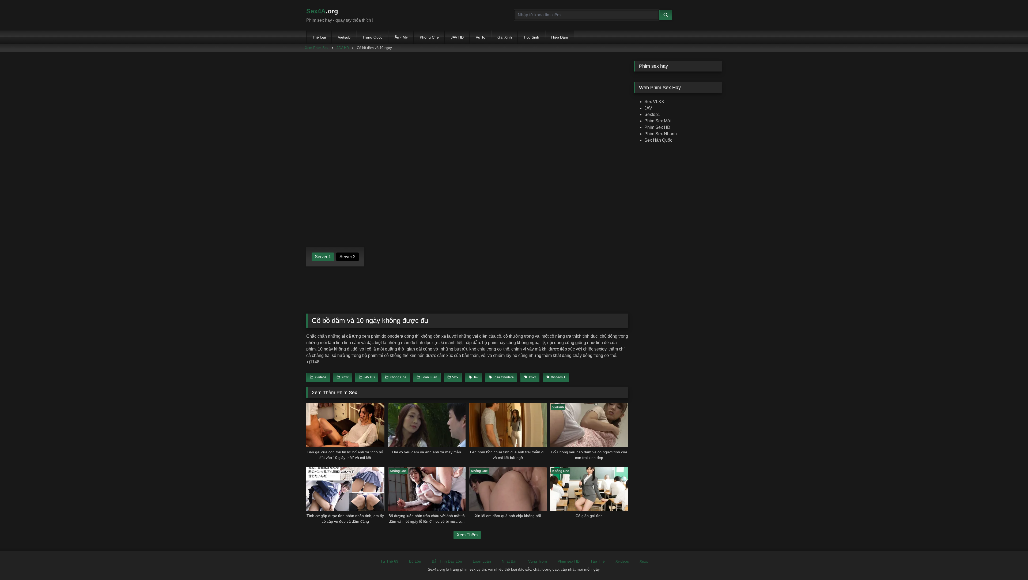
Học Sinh (531, 37)
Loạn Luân (482, 561)
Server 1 (323, 256)
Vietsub (344, 37)
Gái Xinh (504, 37)
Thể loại (319, 37)
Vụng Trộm (537, 561)
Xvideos (622, 561)
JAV (648, 108)
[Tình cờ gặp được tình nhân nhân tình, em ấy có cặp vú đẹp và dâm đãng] (345, 489)
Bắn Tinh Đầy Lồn (447, 561)
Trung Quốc (372, 37)
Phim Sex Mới (657, 121)
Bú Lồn (415, 561)
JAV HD (457, 37)
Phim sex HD (569, 561)
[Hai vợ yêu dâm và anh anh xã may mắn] (427, 425)
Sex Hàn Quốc (658, 140)
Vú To (480, 37)
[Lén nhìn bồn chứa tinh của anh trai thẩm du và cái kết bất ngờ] (508, 425)
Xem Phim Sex (316, 48)
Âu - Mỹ (401, 37)
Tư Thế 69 (389, 561)
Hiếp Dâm (559, 37)
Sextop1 (652, 114)
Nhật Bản (509, 561)
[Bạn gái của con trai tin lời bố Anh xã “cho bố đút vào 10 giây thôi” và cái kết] (345, 425)
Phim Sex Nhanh (660, 133)
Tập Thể (597, 561)
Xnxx (644, 561)
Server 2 (347, 256)
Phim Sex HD (657, 127)
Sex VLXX (654, 101)
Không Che (429, 37)
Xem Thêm (467, 535)
